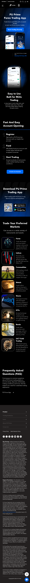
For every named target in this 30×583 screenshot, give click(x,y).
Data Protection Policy (15, 431)
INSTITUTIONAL (11, 1)
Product (5, 412)
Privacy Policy (6, 431)
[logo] (16, 5)
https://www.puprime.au (9, 512)
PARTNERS (4, 1)
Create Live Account (15, 171)
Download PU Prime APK (21, 56)
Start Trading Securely (15, 30)
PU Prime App (6, 392)
